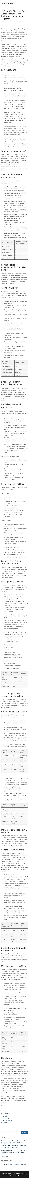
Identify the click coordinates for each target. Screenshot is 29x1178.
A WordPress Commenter (10, 1164)
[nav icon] (24, 3)
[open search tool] (20, 3)
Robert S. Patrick (6, 22)
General (25, 22)
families (16, 54)
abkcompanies (9, 3)
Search (24, 1132)
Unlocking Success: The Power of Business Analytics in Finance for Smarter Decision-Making (13, 1152)
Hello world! (4, 1156)
